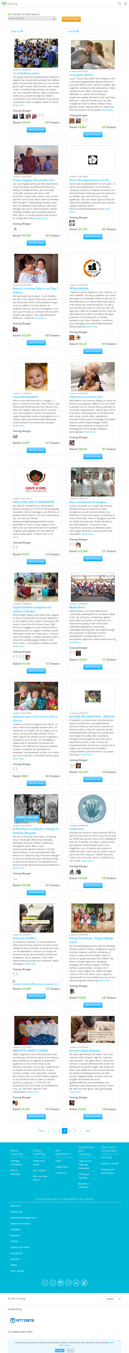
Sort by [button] (72, 31)
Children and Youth (19, 1247)
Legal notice (62, 1166)
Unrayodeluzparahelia (25, 397)
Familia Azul (76, 829)
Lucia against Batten (81, 75)
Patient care (16, 1211)
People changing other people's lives (33, 180)
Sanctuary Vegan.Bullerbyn (85, 1050)
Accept (60, 1350)
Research (15, 1259)
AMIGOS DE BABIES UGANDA (30, 1050)
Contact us (61, 1172)
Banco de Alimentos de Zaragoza (88, 502)
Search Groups (71, 19)
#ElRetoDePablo (78, 288)
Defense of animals (20, 1223)
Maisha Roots (77, 607)
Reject (70, 1350)
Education (15, 1235)
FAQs (58, 1160)
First (41, 1131)
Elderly (13, 1264)
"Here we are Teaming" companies (85, 1164)
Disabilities (15, 1229)
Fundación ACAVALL (24, 938)
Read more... (19, 105)
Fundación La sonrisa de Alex (86, 397)
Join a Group (39, 1170)
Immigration (16, 1253)
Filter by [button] (16, 31)
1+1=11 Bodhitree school (26, 73)
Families (14, 1241)
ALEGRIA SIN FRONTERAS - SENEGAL (92, 716)
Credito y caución (109, 1163)
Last (87, 1131)
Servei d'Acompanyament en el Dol (89, 180)
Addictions (15, 1205)
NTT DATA (106, 1157)
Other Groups (17, 1270)
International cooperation (23, 1217)
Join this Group (36, 129)
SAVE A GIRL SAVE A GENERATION (33, 502)
